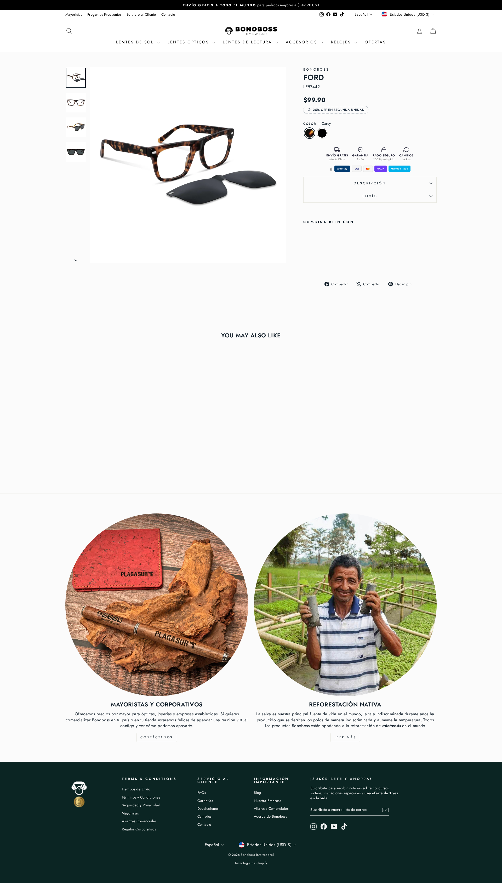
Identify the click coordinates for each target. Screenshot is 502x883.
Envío (369, 196)
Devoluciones (208, 808)
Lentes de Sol (136, 42)
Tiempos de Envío (136, 789)
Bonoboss (316, 69)
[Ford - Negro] (313, 263)
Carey (309, 133)
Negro (322, 133)
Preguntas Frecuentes (104, 14)
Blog (257, 792)
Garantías (205, 800)
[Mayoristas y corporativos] (156, 604)
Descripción (370, 183)
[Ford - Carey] (306, 263)
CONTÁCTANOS (156, 737)
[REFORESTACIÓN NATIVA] (345, 604)
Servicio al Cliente (141, 14)
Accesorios (302, 42)
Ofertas (375, 42)
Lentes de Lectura (248, 42)
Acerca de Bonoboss (270, 816)
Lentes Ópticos (189, 42)
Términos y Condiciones (141, 797)
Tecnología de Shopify (251, 863)
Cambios (204, 816)
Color (317, 123)
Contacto (168, 14)
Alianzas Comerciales (139, 821)
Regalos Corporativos (139, 829)
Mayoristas (73, 14)
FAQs (201, 792)
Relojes (342, 42)
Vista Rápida (109, 434)
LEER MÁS (345, 737)
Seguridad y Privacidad (141, 805)
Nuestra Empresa (267, 800)
